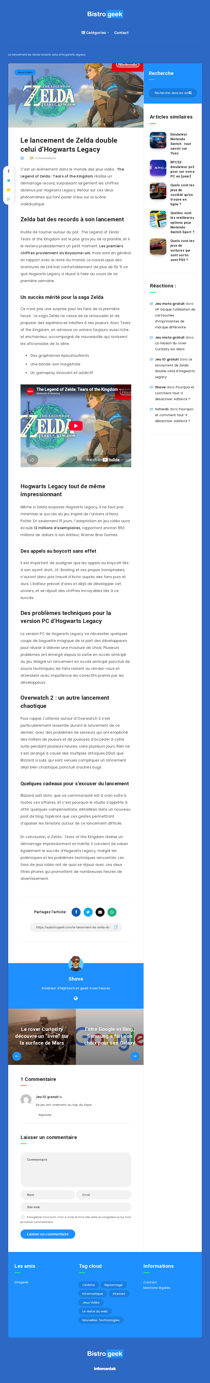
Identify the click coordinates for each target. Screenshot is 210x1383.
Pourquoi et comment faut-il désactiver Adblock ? (175, 393)
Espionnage (114, 1285)
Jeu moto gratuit (170, 303)
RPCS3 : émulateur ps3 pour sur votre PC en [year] (182, 169)
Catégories (95, 33)
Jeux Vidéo (25, 72)
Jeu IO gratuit (47, 1097)
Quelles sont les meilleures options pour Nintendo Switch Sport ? (182, 222)
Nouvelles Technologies (101, 1320)
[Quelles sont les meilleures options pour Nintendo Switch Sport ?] (158, 219)
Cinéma (88, 1285)
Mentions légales (156, 1288)
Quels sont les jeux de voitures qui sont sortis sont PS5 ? (182, 250)
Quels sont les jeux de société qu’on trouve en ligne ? (182, 194)
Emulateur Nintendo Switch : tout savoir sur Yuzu (180, 143)
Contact (121, 33)
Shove (75, 979)
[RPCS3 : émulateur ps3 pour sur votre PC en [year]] (158, 168)
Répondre (45, 1115)
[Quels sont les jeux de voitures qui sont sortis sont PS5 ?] (158, 246)
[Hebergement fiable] (105, 1370)
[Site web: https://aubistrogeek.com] (76, 998)
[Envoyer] (191, 92)
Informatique (92, 1293)
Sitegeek (21, 1282)
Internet (119, 1293)
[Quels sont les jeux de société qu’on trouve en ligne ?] (158, 191)
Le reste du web (95, 1311)
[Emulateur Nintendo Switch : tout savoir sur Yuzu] (158, 140)
